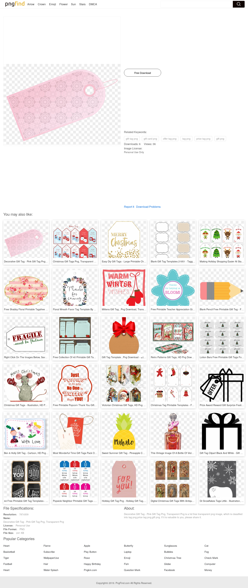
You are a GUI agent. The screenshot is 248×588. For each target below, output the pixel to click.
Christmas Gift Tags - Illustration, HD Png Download (31, 405)
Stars (82, 4)
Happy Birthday (92, 564)
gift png (220, 138)
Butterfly (128, 545)
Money (208, 570)
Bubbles (168, 551)
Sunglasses (170, 545)
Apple (87, 545)
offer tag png (169, 138)
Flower (63, 4)
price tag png (203, 138)
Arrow (30, 4)
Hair (46, 564)
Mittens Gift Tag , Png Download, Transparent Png (129, 309)
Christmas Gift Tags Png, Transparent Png (75, 261)
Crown (42, 4)
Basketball (9, 551)
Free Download (142, 73)
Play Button (90, 551)
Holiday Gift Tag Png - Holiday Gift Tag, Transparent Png (132, 501)
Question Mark (132, 570)
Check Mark (211, 558)
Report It (129, 207)
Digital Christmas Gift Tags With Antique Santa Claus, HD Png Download (189, 501)
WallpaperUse (51, 558)
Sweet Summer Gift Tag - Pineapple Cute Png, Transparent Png (136, 453)
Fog (206, 551)
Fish (126, 564)
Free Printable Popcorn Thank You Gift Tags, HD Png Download (87, 405)
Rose (87, 558)
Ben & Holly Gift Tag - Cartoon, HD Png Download (30, 453)
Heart (6, 545)
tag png (186, 138)
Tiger (6, 558)
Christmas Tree (172, 558)
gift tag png (132, 138)
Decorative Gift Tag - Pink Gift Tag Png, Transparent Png (34, 261)
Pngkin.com (90, 570)
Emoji (52, 4)
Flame (47, 545)
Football (7, 564)
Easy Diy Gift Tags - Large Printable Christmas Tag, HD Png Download (139, 261)
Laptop (127, 551)
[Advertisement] (62, 40)
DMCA (93, 4)
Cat (206, 545)
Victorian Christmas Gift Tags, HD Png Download (128, 405)
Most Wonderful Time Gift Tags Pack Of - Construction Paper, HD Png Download (96, 453)
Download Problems (148, 207)
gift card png (150, 138)
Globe (167, 564)
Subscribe (49, 551)
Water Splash (51, 570)
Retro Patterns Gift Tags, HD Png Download (174, 357)
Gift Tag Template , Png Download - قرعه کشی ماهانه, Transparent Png (140, 357)
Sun (73, 4)
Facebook (169, 570)
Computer (209, 564)
